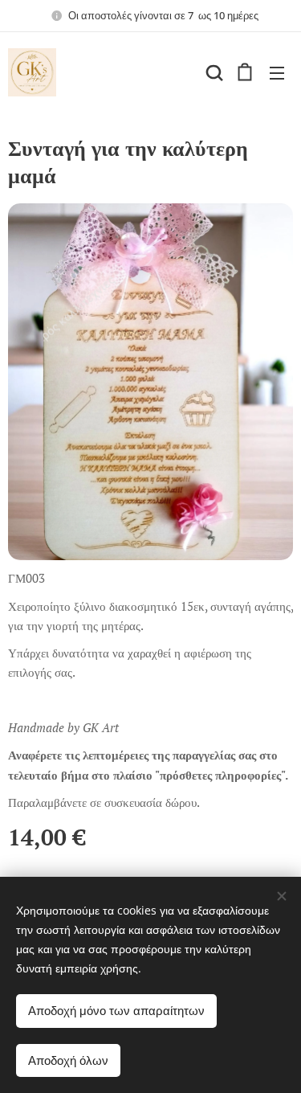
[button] (213, 72)
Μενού (277, 72)
